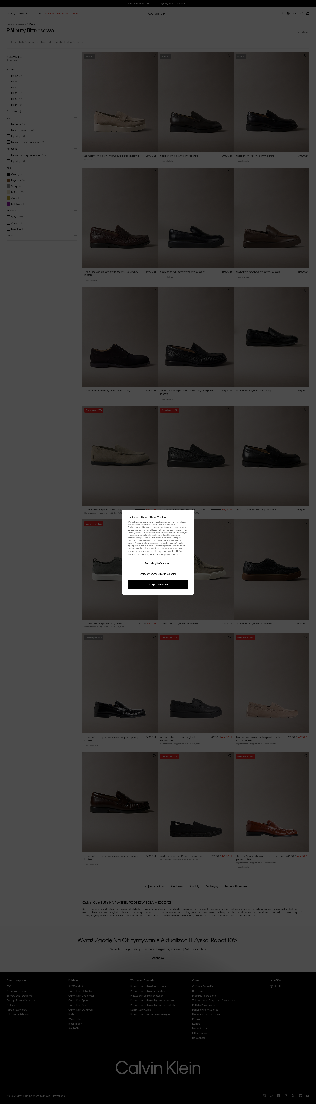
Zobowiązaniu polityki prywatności (158, 554)
